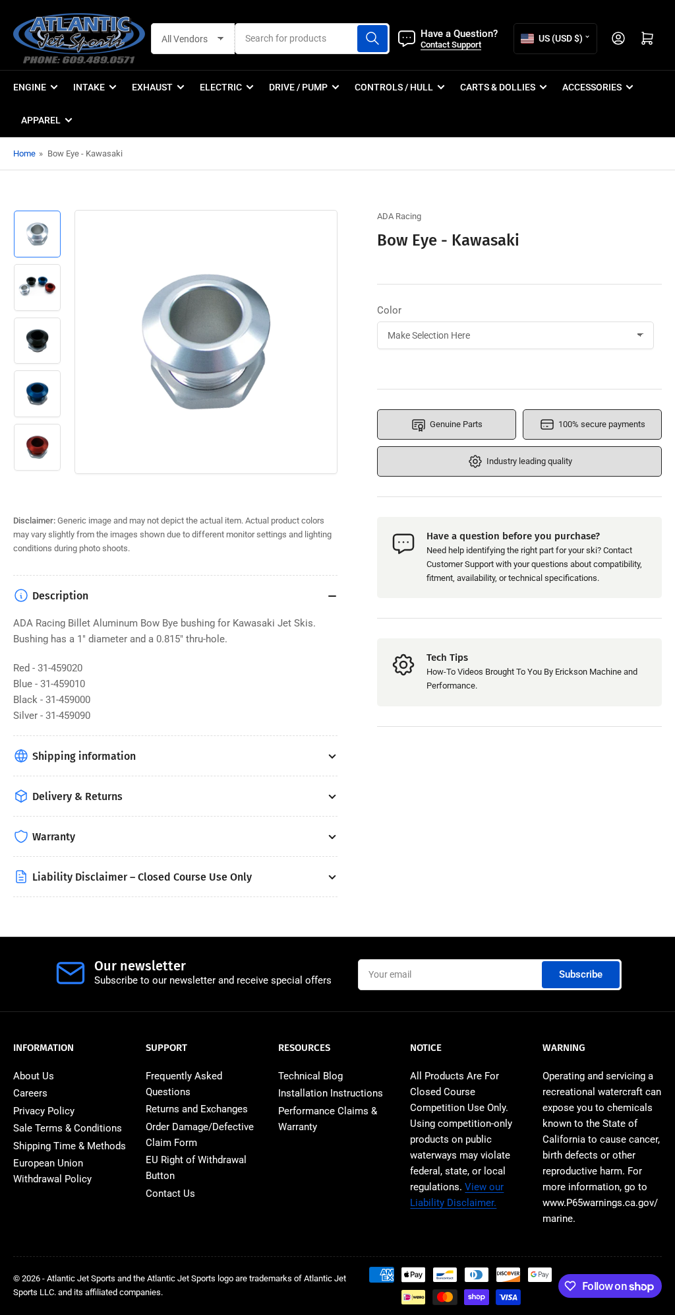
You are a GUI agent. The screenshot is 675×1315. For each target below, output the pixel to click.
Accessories (592, 87)
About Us (33, 1076)
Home (24, 153)
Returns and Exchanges (197, 1109)
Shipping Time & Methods (69, 1146)
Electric (221, 87)
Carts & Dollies (497, 87)
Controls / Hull (394, 87)
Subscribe (580, 974)
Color (389, 310)
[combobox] (312, 38)
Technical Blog (310, 1076)
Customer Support (460, 564)
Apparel (41, 120)
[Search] (372, 38)
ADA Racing (399, 216)
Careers (30, 1093)
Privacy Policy (43, 1111)
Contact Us (170, 1193)
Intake (89, 87)
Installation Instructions (330, 1093)
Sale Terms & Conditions (67, 1128)
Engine (29, 87)
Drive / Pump (298, 87)
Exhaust (152, 87)
